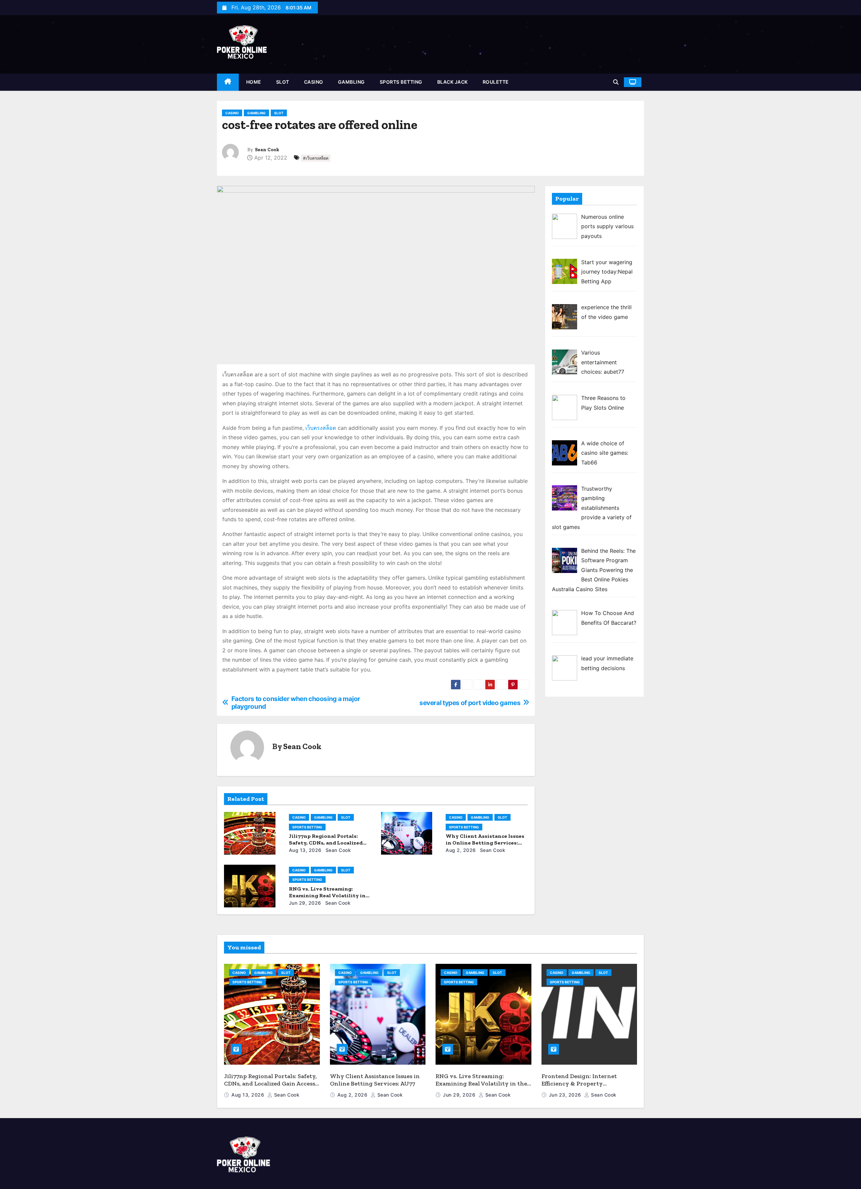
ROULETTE (496, 82)
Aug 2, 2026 (461, 850)
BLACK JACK (452, 82)
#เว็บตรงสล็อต (316, 158)
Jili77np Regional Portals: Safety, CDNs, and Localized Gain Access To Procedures (326, 843)
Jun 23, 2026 (566, 1095)
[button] (616, 82)
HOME (253, 82)
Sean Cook (267, 150)
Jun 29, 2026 (305, 903)
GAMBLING (351, 82)
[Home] (228, 82)
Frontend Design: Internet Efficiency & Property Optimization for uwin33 (579, 1083)
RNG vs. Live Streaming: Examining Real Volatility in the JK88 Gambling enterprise (329, 895)
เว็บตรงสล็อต (320, 427)
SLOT (282, 82)
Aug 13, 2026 (305, 850)
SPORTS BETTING (401, 82)
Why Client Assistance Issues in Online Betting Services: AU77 (485, 843)
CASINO (313, 82)
